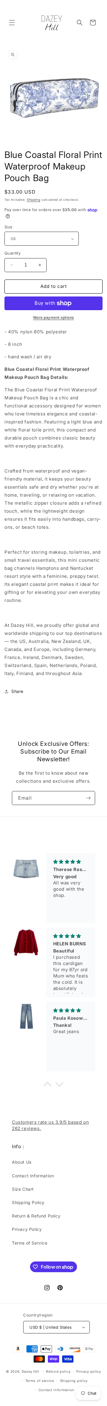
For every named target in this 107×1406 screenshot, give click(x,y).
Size (8, 227)
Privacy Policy (27, 1229)
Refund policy (58, 1371)
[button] (11, 22)
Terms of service (39, 1381)
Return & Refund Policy (36, 1215)
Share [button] (17, 691)
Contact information (56, 1390)
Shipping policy (74, 1381)
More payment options (53, 317)
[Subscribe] (88, 798)
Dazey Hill (30, 1371)
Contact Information (33, 1175)
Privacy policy (88, 1371)
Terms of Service (30, 1242)
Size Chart (23, 1189)
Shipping (33, 199)
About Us (22, 1162)
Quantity (12, 253)
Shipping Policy (28, 1202)
